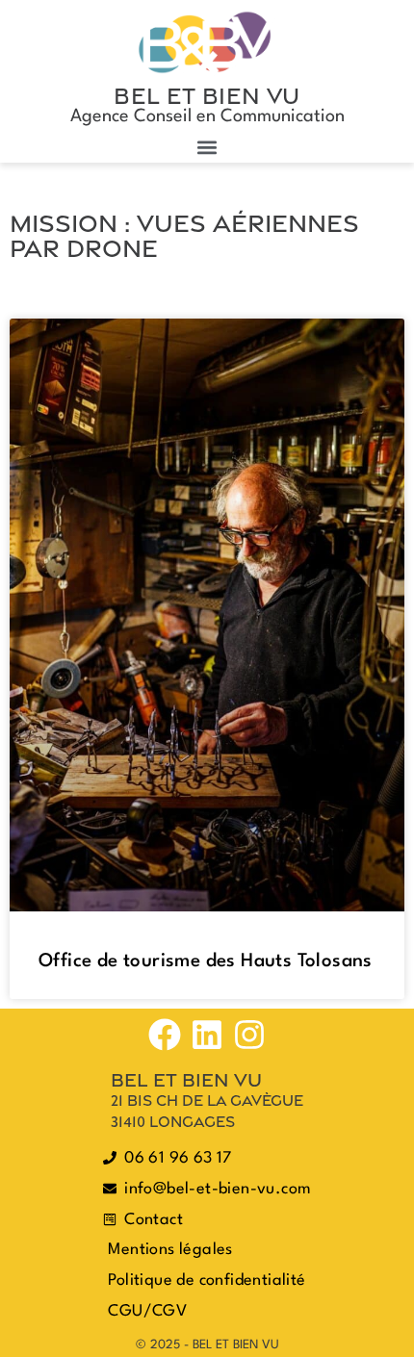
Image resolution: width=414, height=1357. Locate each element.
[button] (207, 147)
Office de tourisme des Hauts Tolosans (206, 961)
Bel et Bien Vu (207, 95)
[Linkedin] (207, 1034)
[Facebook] (164, 1034)
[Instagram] (249, 1034)
